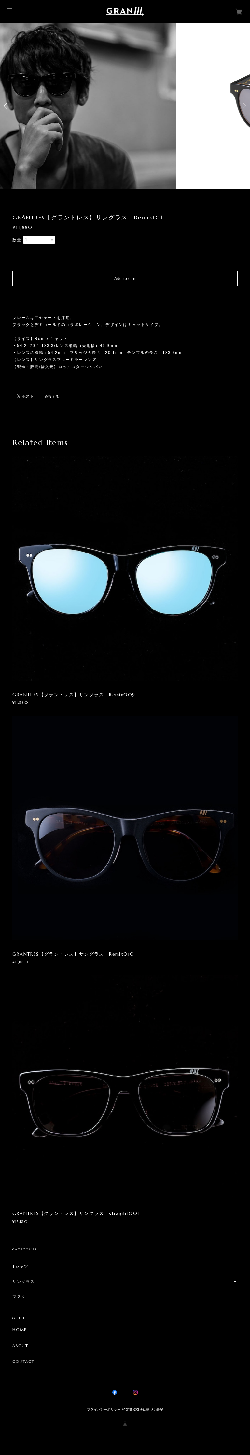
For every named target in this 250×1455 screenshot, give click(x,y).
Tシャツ (20, 1266)
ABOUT (20, 1345)
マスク (19, 1296)
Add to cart (125, 278)
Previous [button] (6, 105)
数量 (16, 240)
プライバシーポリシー (104, 1409)
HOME (19, 1329)
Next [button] (243, 105)
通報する (52, 396)
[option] (125, 106)
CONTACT (23, 1361)
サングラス (23, 1281)
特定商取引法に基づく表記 (142, 1409)
